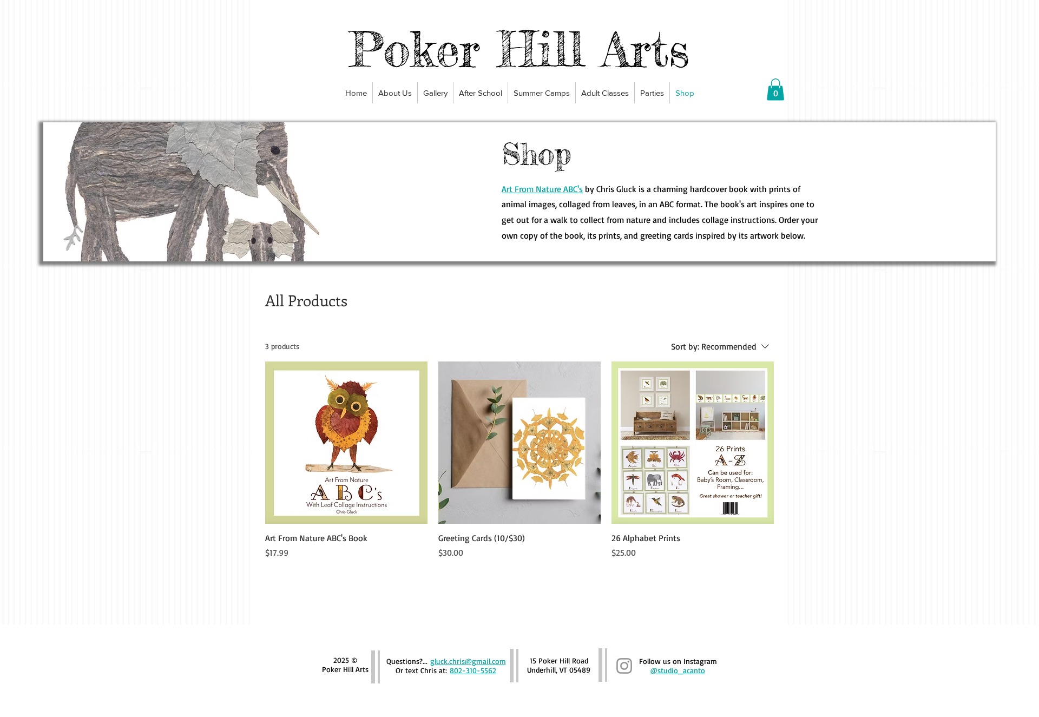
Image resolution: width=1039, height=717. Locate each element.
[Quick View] (346, 442)
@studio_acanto (677, 670)
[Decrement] (273, 575)
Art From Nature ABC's (542, 188)
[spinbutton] (346, 575)
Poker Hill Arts (519, 48)
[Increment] (418, 575)
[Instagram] (624, 665)
